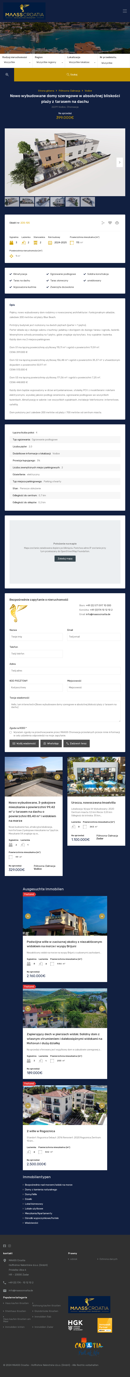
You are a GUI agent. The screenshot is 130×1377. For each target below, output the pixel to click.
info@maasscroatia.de (98, 614)
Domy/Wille (31, 1194)
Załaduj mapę (65, 558)
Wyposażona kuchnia (24, 287)
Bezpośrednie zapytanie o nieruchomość (39, 599)
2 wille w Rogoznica (41, 1131)
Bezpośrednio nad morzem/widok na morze (48, 1184)
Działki (28, 1199)
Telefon (14, 647)
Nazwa (13, 630)
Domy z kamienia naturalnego (41, 1189)
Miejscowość (74, 680)
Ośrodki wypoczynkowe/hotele (42, 1218)
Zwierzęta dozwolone (62, 287)
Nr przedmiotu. (108, 57)
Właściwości (31, 1222)
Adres (13, 664)
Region (39, 57)
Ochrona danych (108, 1259)
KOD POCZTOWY (19, 680)
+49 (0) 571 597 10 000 (98, 605)
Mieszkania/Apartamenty (38, 1213)
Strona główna (46, 90)
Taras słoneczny (59, 280)
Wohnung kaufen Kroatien (46, 1305)
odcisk (73, 1259)
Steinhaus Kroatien (15, 1311)
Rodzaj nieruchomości (14, 57)
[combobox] (16, 63)
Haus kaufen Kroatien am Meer (17, 1320)
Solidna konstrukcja (98, 274)
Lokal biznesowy (34, 1203)
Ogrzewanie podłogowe (63, 274)
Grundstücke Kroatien (46, 1311)
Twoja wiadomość (19, 697)
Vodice (88, 90)
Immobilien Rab (43, 1317)
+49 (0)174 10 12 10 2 (101, 609)
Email (70, 630)
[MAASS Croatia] (50, 11)
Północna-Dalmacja (69, 90)
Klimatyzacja (20, 274)
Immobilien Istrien (15, 1327)
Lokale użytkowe (34, 1208)
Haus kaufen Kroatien (17, 1303)
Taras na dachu (21, 280)
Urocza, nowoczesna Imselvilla (93, 802)
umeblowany (94, 280)
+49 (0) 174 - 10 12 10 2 (20, 1282)
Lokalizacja (73, 57)
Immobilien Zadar (44, 1327)
